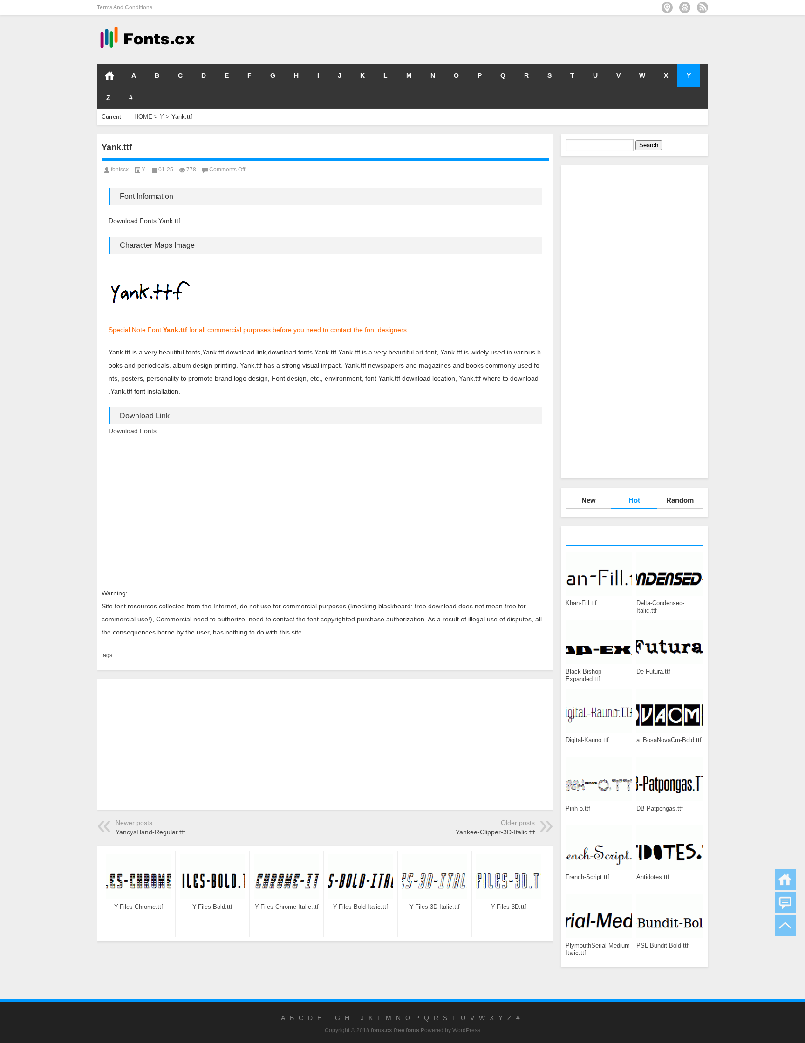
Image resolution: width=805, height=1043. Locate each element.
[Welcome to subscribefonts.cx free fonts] (702, 7)
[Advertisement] (568, 39)
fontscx (120, 169)
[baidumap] (684, 7)
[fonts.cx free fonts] (147, 27)
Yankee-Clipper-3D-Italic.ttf (495, 832)
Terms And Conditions (124, 7)
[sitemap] (667, 7)
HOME (109, 75)
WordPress (466, 1030)
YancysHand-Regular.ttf (150, 832)
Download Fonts (133, 431)
